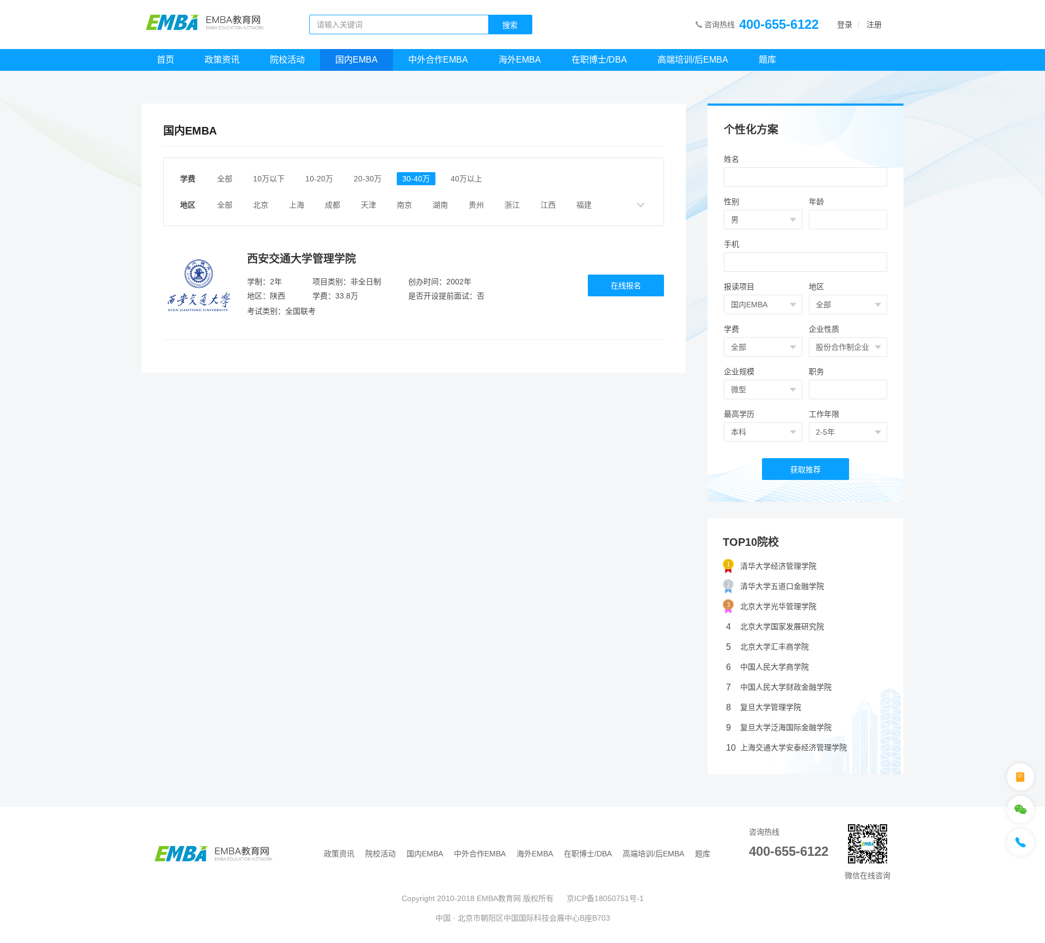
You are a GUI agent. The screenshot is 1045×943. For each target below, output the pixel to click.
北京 (260, 204)
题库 (767, 59)
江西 (548, 204)
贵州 (476, 204)
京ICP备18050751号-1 (605, 898)
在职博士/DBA (599, 59)
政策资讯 (222, 59)
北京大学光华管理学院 (778, 606)
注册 (874, 24)
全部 (224, 178)
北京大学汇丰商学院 (767, 647)
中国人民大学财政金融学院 (779, 687)
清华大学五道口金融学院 (782, 586)
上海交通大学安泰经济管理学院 (786, 747)
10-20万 (319, 178)
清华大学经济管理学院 (778, 566)
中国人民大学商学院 (767, 667)
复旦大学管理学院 (763, 707)
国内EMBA (356, 59)
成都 (332, 204)
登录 (844, 24)
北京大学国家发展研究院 (775, 626)
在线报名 (626, 285)
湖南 (440, 204)
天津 (368, 204)
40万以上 (466, 178)
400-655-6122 (779, 24)
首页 (165, 59)
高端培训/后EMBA (692, 59)
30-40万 (416, 178)
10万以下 (269, 178)
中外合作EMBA (438, 59)
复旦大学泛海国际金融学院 (779, 727)
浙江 (512, 204)
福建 (584, 204)
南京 (404, 204)
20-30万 (368, 178)
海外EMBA (520, 59)
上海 (296, 204)
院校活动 (287, 59)
